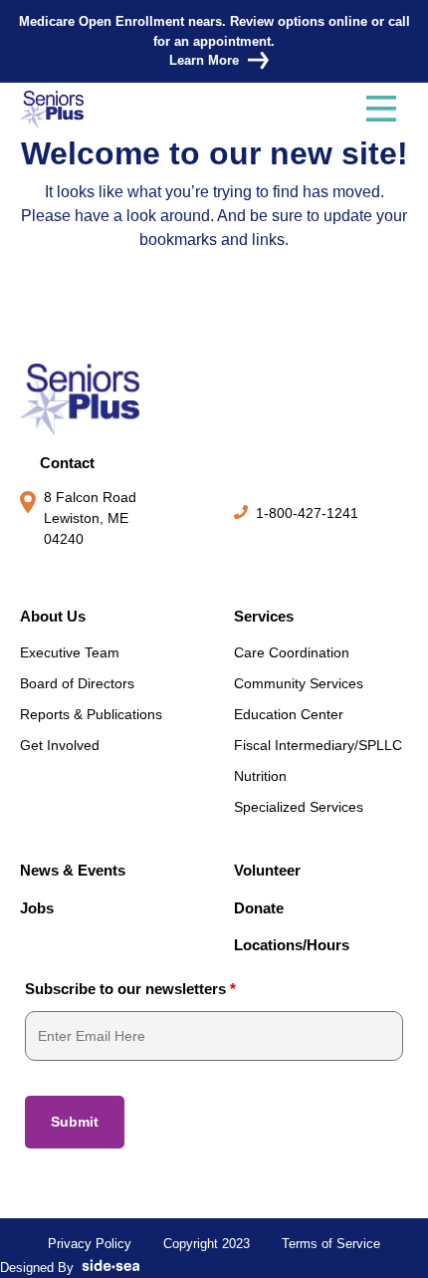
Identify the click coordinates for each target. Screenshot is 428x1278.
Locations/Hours (291, 944)
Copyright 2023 (206, 1243)
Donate (259, 907)
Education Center (288, 714)
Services (264, 616)
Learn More (204, 60)
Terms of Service (331, 1243)
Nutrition (260, 776)
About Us (53, 616)
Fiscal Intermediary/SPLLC (318, 745)
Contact (67, 462)
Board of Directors (77, 683)
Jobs (37, 907)
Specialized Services (298, 807)
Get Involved (60, 745)
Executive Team (69, 652)
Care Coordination (291, 652)
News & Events (72, 870)
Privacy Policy (89, 1243)
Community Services (298, 683)
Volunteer (267, 870)
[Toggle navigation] (381, 109)
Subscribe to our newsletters (130, 988)
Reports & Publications (91, 714)
